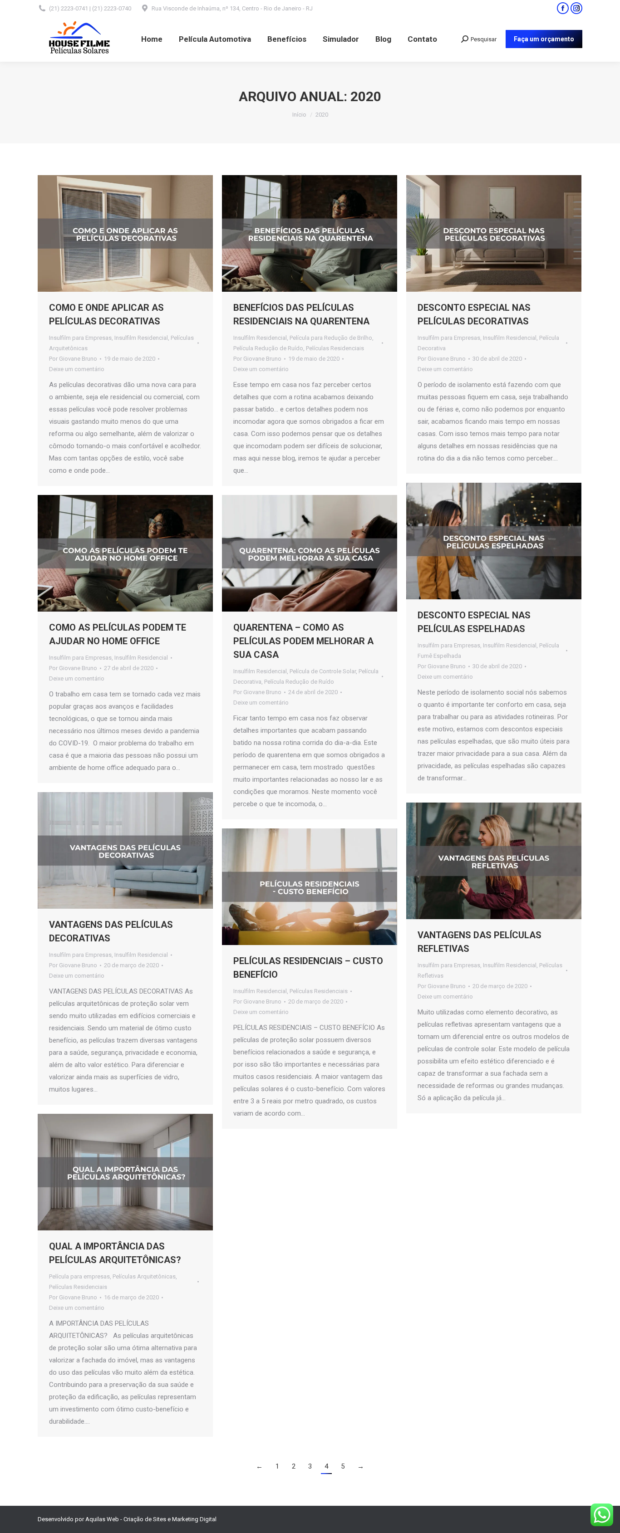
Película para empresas (79, 1276)
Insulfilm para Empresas (80, 337)
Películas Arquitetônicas (144, 1276)
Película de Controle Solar (323, 671)
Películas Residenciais (335, 348)
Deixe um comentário (76, 369)
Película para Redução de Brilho (331, 337)
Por (73, 358)
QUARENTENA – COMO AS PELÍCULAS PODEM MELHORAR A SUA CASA (303, 641)
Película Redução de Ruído (268, 348)
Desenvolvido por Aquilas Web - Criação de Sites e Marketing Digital (127, 1519)
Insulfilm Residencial (141, 337)
